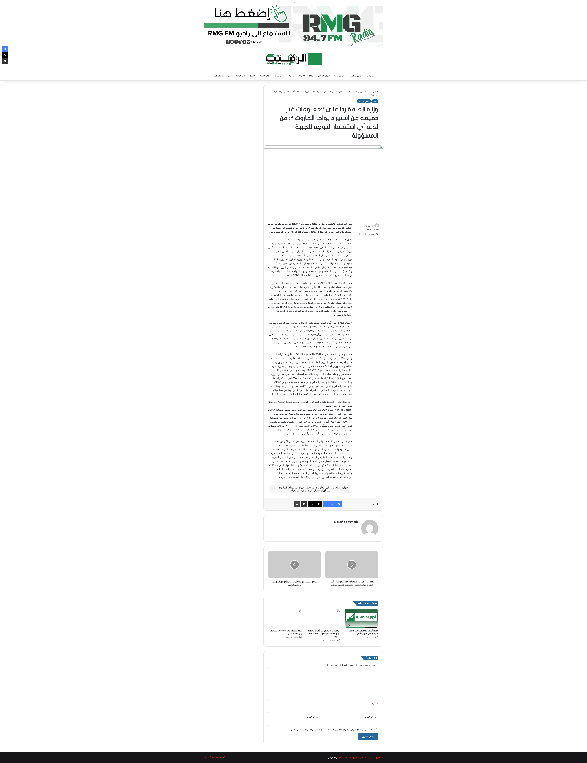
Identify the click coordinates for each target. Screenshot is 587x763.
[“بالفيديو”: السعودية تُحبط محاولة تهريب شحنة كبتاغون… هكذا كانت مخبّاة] (323, 618)
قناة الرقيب (218, 76)
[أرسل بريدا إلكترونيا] (368, 229)
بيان (365, 91)
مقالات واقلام (307, 76)
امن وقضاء (290, 76)
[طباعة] (297, 504)
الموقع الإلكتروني (314, 716)
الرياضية (242, 76)
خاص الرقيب (356, 76)
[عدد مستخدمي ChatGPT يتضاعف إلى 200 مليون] (285, 618)
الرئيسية (370, 76)
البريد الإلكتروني (370, 716)
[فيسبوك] (5, 49)
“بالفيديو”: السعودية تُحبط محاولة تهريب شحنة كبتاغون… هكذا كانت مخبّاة (324, 634)
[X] (5, 55)
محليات (278, 76)
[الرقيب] (294, 59)
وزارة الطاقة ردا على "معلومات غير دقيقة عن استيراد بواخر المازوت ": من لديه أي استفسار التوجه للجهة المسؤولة (309, 489)
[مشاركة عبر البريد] (304, 504)
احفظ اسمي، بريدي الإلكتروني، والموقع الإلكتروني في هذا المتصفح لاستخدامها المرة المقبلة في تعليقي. (333, 729)
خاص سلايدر (364, 101)
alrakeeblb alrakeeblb (345, 521)
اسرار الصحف (324, 76)
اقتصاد (253, 76)
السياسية (340, 76)
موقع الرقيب (333, 757)
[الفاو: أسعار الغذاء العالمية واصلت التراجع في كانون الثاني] (361, 618)
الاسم (375, 703)
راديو (230, 76)
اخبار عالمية (265, 76)
